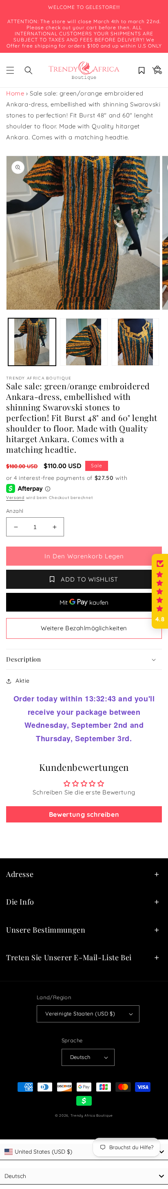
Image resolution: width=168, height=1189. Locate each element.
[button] (10, 70)
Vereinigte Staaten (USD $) (80, 1013)
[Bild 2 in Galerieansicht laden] (84, 342)
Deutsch (80, 1057)
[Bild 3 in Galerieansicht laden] (135, 342)
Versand (15, 497)
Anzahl (14, 511)
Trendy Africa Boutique (92, 1115)
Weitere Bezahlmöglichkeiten (84, 628)
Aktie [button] (22, 680)
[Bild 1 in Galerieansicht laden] (32, 342)
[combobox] (84, 1152)
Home (15, 93)
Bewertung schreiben (84, 814)
